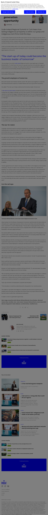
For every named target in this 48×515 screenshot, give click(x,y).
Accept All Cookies (30, 12)
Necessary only (41, 12)
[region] (24, 7)
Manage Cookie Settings (8, 12)
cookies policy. (15, 9)
